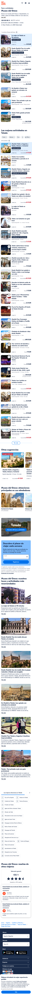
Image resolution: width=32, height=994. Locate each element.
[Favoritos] (22, 3)
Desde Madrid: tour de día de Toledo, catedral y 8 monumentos (16, 887)
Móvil (4, 949)
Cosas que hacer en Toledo (8, 924)
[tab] (13, 793)
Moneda (5, 940)
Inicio (2, 922)
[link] (16, 40)
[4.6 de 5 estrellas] (6, 20)
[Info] (16, 32)
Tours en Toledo (22, 924)
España (8, 922)
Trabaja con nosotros (8, 966)
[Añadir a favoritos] (9, 36)
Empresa (4, 962)
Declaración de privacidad (7, 573)
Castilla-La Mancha (17, 922)
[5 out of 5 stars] (16, 890)
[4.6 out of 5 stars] (16, 879)
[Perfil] (29, 3)
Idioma (4, 932)
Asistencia (5, 958)
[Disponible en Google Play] (8, 953)
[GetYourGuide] (3, 3)
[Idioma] (25, 3)
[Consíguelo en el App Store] (21, 953)
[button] (16, 40)
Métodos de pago (7, 969)
